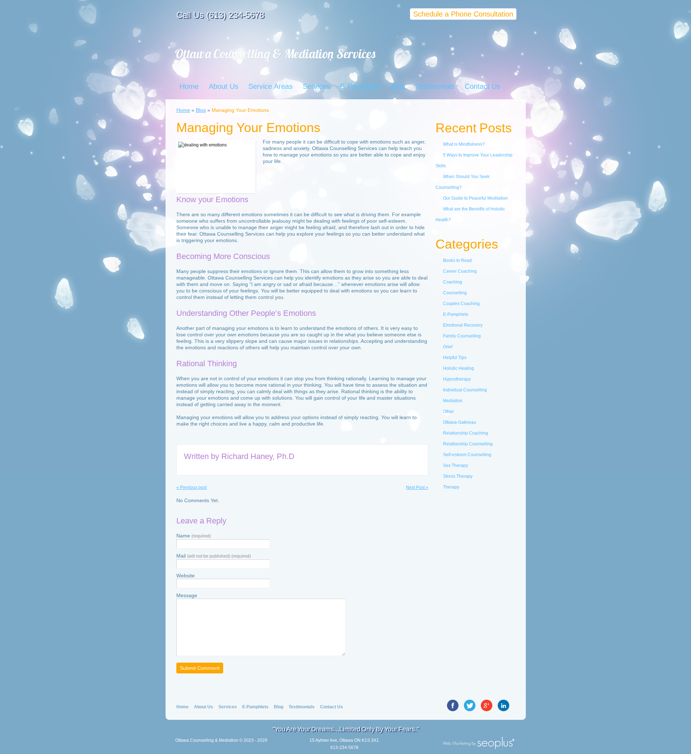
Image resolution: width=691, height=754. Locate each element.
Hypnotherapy (457, 379)
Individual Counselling (465, 389)
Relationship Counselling (468, 443)
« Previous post (191, 487)
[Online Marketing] (479, 747)
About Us (223, 86)
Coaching (452, 282)
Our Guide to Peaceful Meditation (475, 198)
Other (448, 411)
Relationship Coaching (465, 433)
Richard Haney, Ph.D (257, 456)
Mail (213, 556)
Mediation (452, 400)
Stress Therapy (458, 476)
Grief (447, 346)
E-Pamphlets (360, 86)
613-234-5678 (344, 747)
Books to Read (457, 260)
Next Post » (417, 487)
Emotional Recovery (463, 325)
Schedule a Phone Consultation (463, 14)
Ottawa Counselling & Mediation (206, 740)
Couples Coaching (461, 303)
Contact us (331, 706)
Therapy (451, 487)
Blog (398, 86)
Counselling (455, 292)
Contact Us (482, 86)
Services (316, 86)
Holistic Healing (458, 368)
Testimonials (435, 86)
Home (189, 86)
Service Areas (270, 86)
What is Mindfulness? (464, 144)
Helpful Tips (454, 357)
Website (185, 575)
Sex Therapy (455, 465)
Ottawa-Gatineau (459, 422)
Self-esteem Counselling (467, 454)
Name (193, 536)
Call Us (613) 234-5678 (220, 15)
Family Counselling (462, 336)
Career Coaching (460, 271)
